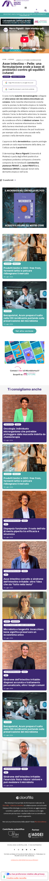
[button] (45, 10)
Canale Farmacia (18, 77)
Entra (36, 12)
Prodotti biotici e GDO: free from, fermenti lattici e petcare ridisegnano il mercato (22, 271)
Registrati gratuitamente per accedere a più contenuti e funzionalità (24, 14)
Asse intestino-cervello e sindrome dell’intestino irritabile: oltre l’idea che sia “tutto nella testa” (23, 581)
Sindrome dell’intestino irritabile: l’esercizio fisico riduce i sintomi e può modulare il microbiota (23, 779)
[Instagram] (18, 849)
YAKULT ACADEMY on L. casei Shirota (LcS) (19, 625)
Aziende (11, 59)
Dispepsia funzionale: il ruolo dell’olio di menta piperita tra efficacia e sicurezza (24, 531)
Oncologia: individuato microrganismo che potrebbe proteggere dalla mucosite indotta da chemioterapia (24, 432)
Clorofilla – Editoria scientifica (13, 805)
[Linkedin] (22, 849)
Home (4, 59)
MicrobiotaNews (40, 822)
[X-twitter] (30, 849)
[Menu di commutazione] (25, 7)
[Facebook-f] (14, 849)
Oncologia (9, 424)
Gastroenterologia (12, 520)
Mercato (16, 264)
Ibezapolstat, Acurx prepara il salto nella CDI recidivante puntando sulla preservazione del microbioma (24, 318)
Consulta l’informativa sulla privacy (24, 860)
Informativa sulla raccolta (14, 878)
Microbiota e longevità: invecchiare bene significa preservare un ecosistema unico (24, 632)
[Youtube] (34, 849)
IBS (6, 524)
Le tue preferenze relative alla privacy (26, 874)
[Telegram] (26, 849)
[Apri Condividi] (15, 180)
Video (18, 424)
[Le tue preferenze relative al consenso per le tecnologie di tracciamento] (4, 877)
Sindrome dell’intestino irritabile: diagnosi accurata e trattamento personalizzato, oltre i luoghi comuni (24, 682)
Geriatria (15, 621)
